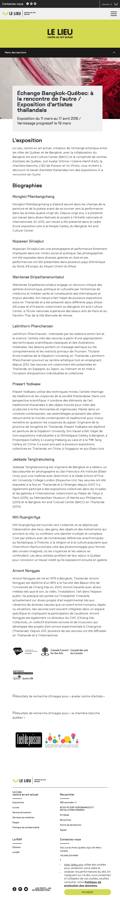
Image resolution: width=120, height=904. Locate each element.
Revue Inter (67, 794)
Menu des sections (15, 52)
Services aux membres (23, 817)
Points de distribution (70, 825)
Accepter (87, 892)
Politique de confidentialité (25, 827)
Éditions (16, 847)
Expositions (18, 802)
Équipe (15, 822)
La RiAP (17, 839)
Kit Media (64, 815)
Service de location (21, 812)
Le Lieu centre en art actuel (25, 793)
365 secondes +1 (68, 802)
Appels (63, 830)
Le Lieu (15, 807)
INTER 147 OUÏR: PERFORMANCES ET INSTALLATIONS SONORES (77, 808)
